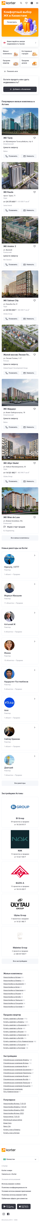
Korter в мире (7, 1170)
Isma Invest (7, 205)
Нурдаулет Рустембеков (16, 681)
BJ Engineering (8, 531)
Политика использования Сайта (14, 1195)
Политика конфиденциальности (14, 1187)
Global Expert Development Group (15, 368)
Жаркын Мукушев (13, 595)
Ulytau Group (7, 314)
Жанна (7, 653)
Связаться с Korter (9, 1174)
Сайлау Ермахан (12, 739)
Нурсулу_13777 (11, 567)
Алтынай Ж (9, 624)
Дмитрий (8, 767)
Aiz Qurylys (7, 260)
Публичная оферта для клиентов (14, 1198)
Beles (5, 151)
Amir (6, 710)
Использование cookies (11, 1184)
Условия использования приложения (16, 1191)
